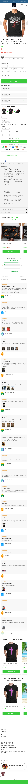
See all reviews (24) (14, 260)
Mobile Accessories (5, 734)
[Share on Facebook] (5, 161)
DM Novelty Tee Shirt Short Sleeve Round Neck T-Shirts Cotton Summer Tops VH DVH (10, 664)
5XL (22, 58)
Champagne (4, 68)
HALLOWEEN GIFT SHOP (11, 155)
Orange (11, 65)
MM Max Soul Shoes (7, 243)
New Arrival (3, 731)
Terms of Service (4, 760)
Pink (20, 71)
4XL (10, 58)
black (24, 71)
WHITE (3, 71)
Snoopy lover (3, 736)
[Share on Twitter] (8, 161)
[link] (5, 766)
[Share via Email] (13, 161)
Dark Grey (13, 71)
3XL (14, 58)
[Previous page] (1, 23)
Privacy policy (4, 762)
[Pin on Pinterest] (11, 161)
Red (8, 71)
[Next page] (27, 23)
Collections (3, 729)
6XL (18, 58)
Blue (15, 68)
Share (2, 161)
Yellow (21, 68)
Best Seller (3, 733)
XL (6, 58)
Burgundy (6, 63)
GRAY (11, 68)
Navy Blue (17, 65)
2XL (4, 56)
